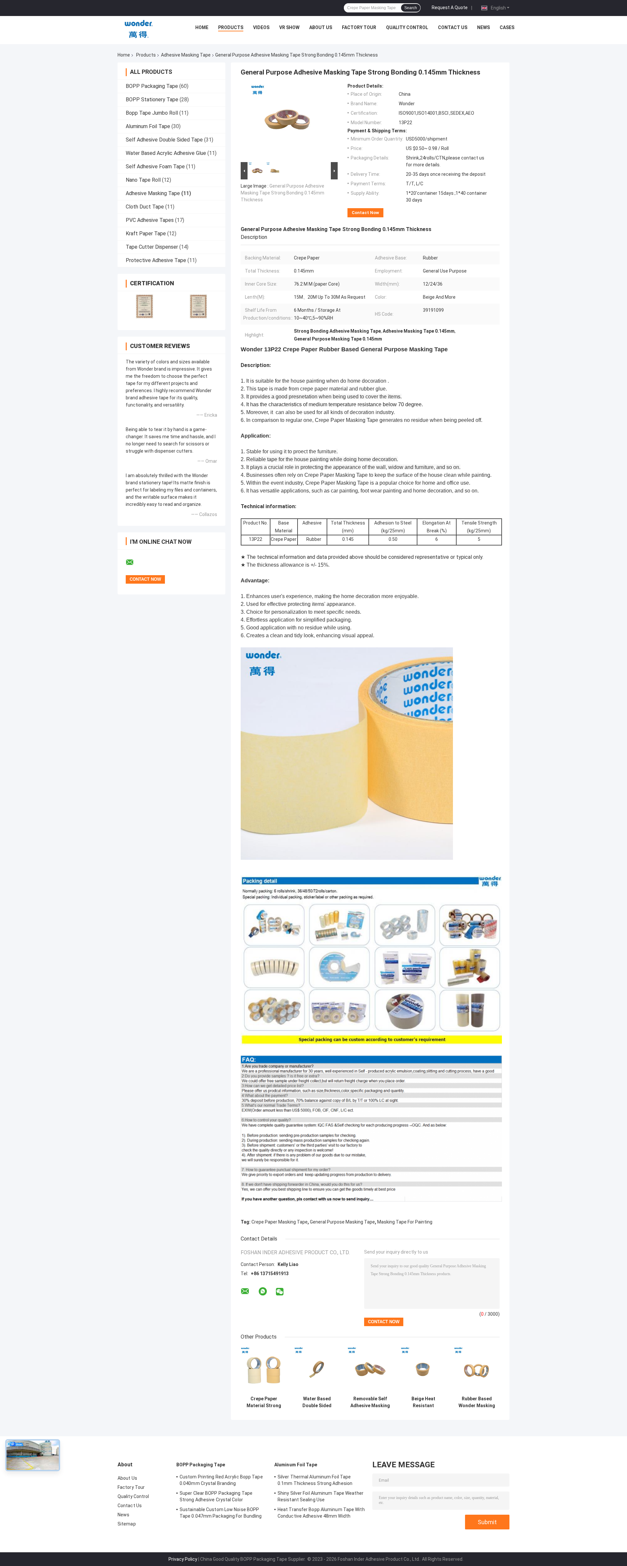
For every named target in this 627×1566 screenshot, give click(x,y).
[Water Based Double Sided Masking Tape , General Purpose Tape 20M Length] (317, 1370)
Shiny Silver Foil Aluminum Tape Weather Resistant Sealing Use (320, 1496)
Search (410, 8)
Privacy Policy (183, 1559)
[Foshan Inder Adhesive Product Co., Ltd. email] (134, 562)
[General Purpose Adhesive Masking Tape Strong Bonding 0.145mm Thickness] (286, 121)
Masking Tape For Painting (404, 1221)
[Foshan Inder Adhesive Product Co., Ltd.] (139, 29)
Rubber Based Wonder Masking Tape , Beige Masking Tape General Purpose (476, 1402)
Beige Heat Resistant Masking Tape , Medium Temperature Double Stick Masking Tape (423, 1402)
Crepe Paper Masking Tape (279, 1221)
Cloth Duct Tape (145, 207)
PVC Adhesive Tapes (150, 220)
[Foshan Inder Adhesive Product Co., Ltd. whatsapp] (263, 1291)
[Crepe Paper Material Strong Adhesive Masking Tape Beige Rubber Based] (264, 1370)
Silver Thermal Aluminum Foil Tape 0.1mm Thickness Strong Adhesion (315, 1480)
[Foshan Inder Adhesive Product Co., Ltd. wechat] (279, 1292)
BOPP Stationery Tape (152, 99)
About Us (320, 27)
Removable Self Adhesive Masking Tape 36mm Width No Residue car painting (370, 1402)
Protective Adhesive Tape (156, 260)
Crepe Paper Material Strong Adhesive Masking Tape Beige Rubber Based (263, 1402)
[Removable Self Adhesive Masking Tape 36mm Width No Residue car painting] (370, 1370)
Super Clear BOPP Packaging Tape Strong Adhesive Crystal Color (216, 1496)
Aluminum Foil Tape (148, 126)
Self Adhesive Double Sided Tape (164, 140)
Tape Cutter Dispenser (152, 247)
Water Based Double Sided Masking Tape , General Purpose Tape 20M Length (317, 1402)
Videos (261, 27)
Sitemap (127, 1523)
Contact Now (365, 212)
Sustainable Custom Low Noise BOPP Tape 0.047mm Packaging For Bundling (221, 1513)
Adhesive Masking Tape (186, 55)
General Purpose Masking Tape (342, 1221)
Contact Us (452, 27)
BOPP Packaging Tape (152, 86)
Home (201, 27)
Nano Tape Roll (143, 180)
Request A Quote (450, 7)
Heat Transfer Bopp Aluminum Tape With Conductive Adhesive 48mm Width (321, 1513)
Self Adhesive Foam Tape (155, 166)
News (483, 27)
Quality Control (407, 27)
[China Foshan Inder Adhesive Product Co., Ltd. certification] (144, 306)
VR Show (289, 27)
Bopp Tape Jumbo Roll (152, 113)
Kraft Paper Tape (146, 233)
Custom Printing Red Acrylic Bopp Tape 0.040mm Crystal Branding (221, 1480)
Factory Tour (359, 27)
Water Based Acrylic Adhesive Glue (166, 153)
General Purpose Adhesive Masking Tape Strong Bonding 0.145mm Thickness (282, 192)
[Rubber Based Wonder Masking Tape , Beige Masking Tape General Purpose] (477, 1370)
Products (230, 27)
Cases (507, 27)
